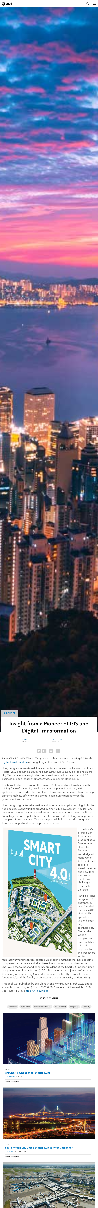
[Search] (87, 3)
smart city (86, 1006)
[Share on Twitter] (39, 751)
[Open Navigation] (94, 3)
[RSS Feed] (58, 751)
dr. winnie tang (60, 1006)
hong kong (74, 1006)
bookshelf (13, 1006)
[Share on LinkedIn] (51, 751)
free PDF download (37, 991)
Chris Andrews (10, 1076)
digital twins (25, 1006)
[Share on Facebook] (44, 751)
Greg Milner (9, 1151)
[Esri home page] (7, 4)
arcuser (10, 713)
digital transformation (15, 762)
